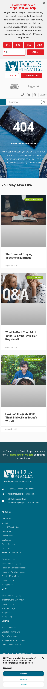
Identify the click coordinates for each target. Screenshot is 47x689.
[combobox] (23, 102)
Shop (4, 589)
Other (35, 52)
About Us (6, 512)
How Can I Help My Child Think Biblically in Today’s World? (21, 417)
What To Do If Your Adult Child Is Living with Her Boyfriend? (21, 336)
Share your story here (21, 454)
